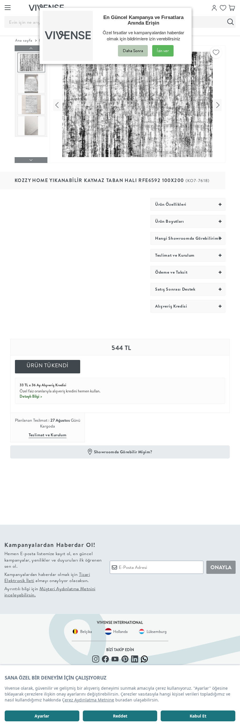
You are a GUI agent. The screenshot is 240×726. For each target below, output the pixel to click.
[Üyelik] (214, 7)
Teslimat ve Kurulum (48, 435)
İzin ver (163, 50)
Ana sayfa (23, 40)
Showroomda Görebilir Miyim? (123, 452)
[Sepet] (231, 7)
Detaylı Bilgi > (31, 396)
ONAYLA (221, 567)
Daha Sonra (133, 50)
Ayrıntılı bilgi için (49, 592)
